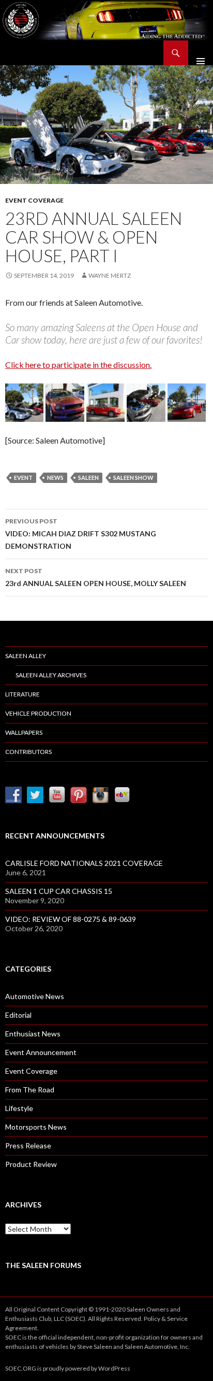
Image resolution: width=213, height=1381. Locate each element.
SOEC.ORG (20, 1368)
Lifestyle (19, 1108)
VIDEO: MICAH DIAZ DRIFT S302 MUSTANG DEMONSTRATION (80, 533)
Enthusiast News (32, 1033)
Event (23, 477)
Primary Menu (200, 52)
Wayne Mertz (109, 275)
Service (177, 1318)
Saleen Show (133, 477)
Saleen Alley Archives (51, 675)
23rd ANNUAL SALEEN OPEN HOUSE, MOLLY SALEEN (95, 577)
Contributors (28, 752)
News (55, 477)
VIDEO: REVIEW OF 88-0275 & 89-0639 (70, 919)
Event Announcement (41, 1052)
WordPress (114, 1368)
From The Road (29, 1089)
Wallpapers (23, 732)
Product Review (31, 1164)
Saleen (88, 477)
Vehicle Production (38, 713)
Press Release (28, 1145)
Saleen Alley (25, 656)
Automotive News (34, 996)
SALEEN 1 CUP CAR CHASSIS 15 (58, 891)
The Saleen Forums (43, 1265)
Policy (152, 1318)
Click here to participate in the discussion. (78, 364)
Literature (22, 694)
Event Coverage (34, 200)
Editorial (18, 1014)
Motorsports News (36, 1126)
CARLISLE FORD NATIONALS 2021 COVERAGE (84, 863)
